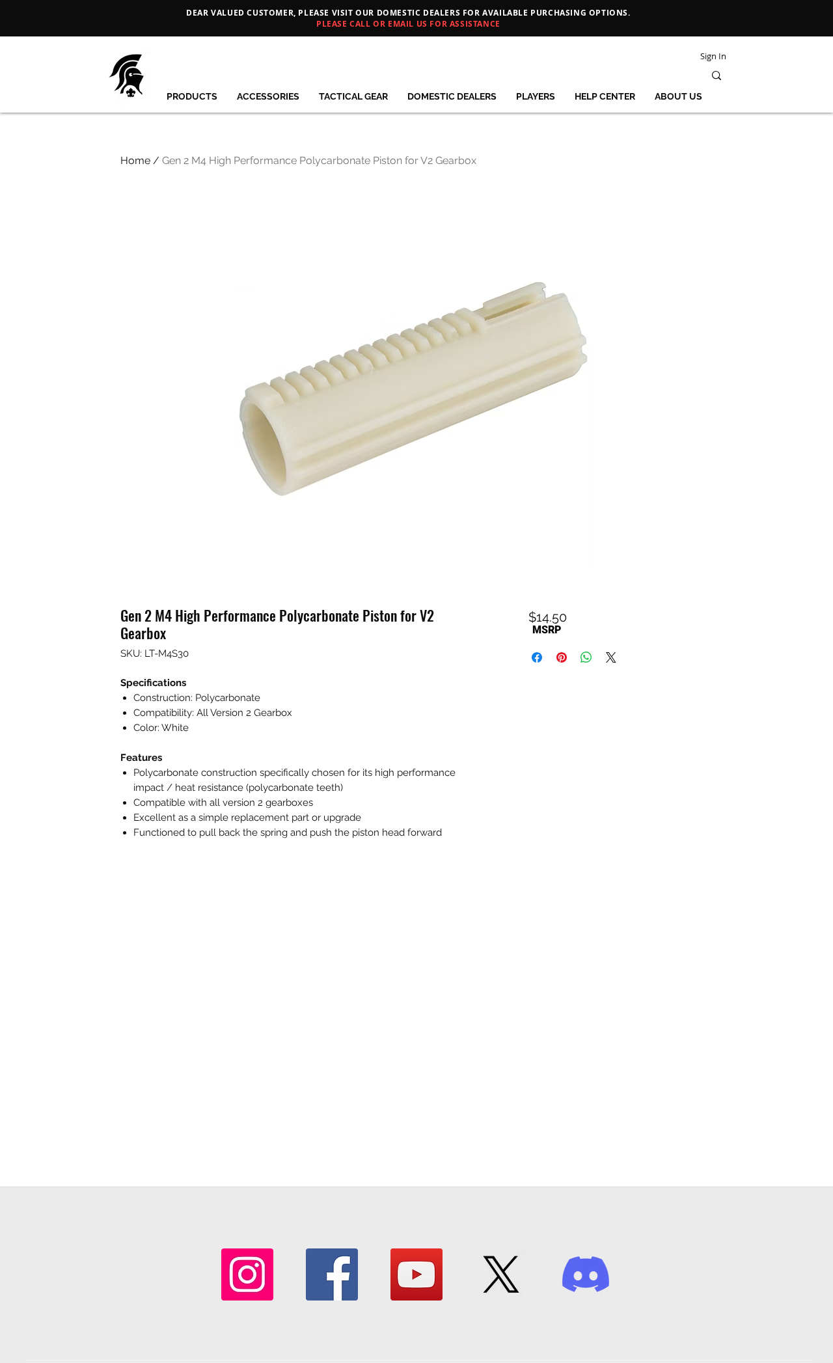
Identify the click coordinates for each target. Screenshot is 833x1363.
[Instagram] (247, 1274)
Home (135, 160)
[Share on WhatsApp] (586, 657)
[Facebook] (332, 1274)
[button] (191, 96)
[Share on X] (611, 657)
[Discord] (586, 1274)
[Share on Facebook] (537, 657)
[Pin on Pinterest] (561, 657)
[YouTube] (416, 1274)
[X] (501, 1274)
